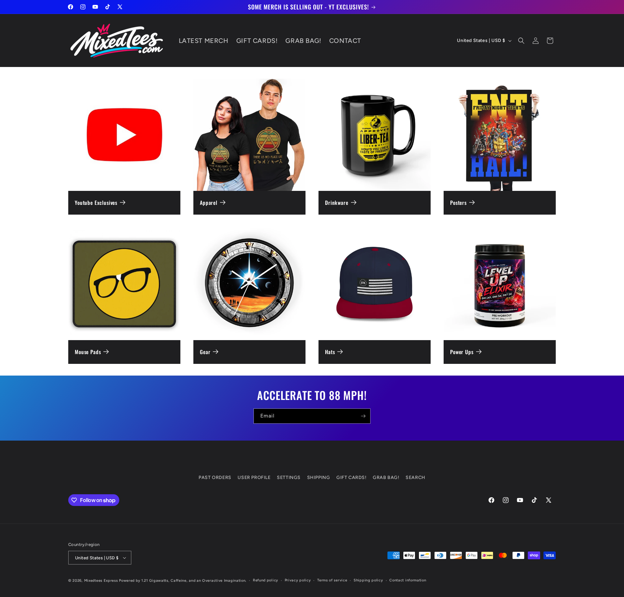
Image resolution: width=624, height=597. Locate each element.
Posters (458, 203)
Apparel (208, 203)
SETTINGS (289, 477)
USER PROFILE (254, 477)
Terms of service (332, 580)
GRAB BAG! (386, 477)
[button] (521, 40)
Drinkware (336, 203)
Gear (205, 352)
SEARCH (415, 477)
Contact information (407, 580)
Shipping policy (368, 580)
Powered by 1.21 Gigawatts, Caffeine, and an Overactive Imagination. (182, 580)
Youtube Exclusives (96, 203)
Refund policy (265, 580)
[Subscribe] (363, 416)
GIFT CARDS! (351, 477)
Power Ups (462, 352)
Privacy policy (298, 580)
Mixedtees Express (101, 580)
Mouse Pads (88, 352)
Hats (330, 352)
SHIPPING (318, 477)
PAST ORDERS (215, 477)
